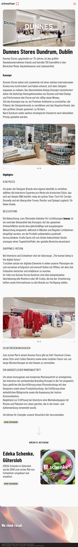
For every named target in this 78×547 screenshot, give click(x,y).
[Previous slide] (6, 168)
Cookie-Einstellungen (6, 545)
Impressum (15, 545)
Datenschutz (23, 545)
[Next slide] (72, 168)
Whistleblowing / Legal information (35, 545)
